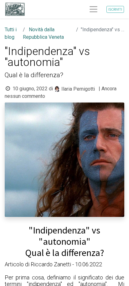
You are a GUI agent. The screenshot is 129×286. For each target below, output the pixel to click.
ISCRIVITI (115, 9)
